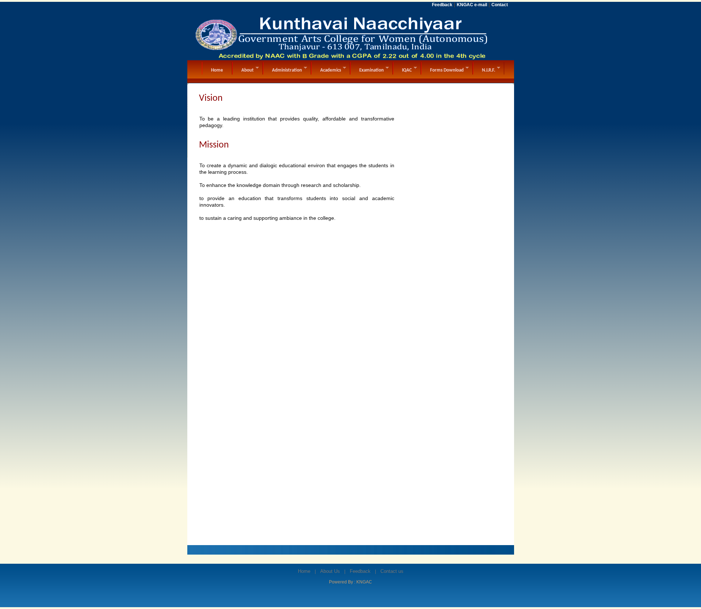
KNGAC (364, 582)
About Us (330, 571)
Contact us (391, 571)
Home (304, 571)
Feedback (360, 571)
